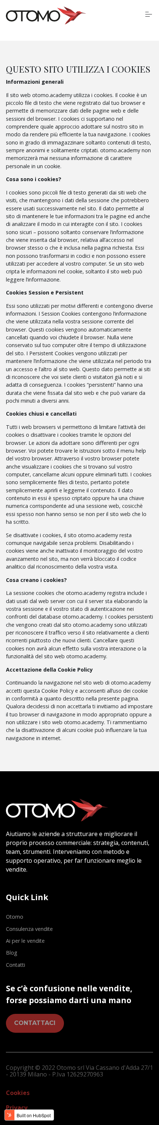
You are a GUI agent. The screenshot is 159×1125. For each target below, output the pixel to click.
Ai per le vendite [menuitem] (25, 940)
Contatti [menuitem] (15, 964)
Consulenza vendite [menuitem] (29, 928)
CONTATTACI (34, 1022)
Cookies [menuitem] (18, 1093)
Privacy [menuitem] (16, 1108)
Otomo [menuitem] (14, 916)
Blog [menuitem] (11, 952)
